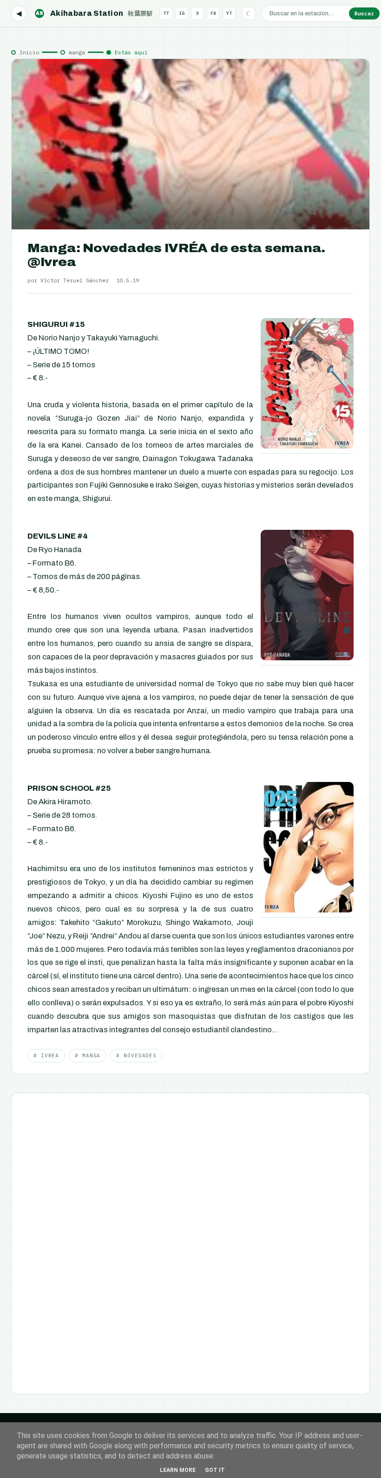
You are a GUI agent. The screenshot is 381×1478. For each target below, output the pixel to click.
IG (181, 13)
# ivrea (46, 1055)
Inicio (29, 52)
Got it (215, 1470)
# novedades (136, 1055)
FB (213, 13)
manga (77, 52)
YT (229, 13)
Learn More (178, 1470)
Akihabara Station (94, 13)
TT (166, 13)
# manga (87, 1055)
